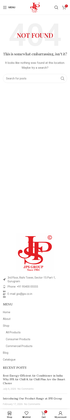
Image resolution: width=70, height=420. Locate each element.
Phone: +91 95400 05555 (23, 286)
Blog (5, 352)
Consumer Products (18, 339)
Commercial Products (19, 346)
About (6, 318)
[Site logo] (35, 7)
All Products (13, 332)
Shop (6, 325)
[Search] (56, 7)
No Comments (26, 388)
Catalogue (9, 359)
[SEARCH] (62, 78)
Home (6, 312)
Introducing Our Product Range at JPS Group (32, 398)
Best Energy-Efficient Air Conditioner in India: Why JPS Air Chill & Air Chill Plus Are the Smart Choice (34, 379)
